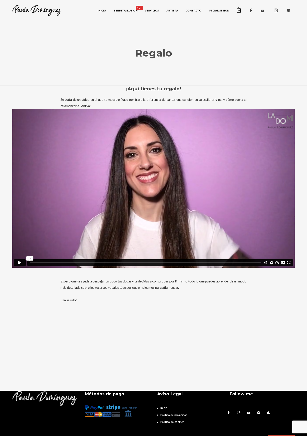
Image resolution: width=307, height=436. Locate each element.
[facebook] (250, 10)
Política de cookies (172, 421)
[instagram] (276, 10)
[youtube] (262, 11)
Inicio (163, 408)
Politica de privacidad (174, 415)
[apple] (270, 412)
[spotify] (288, 10)
